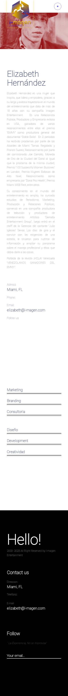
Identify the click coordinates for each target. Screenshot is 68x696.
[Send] (59, 656)
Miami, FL (15, 289)
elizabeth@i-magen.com (26, 310)
